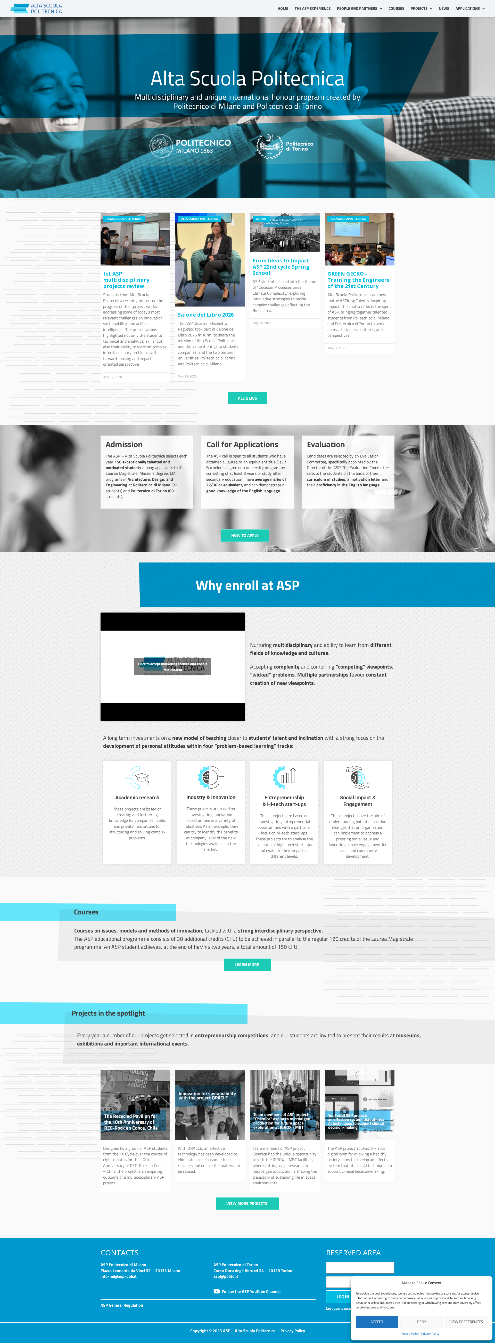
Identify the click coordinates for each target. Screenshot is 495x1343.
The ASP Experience (313, 8)
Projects (419, 8)
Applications (468, 8)
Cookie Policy (410, 1333)
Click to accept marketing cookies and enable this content (173, 666)
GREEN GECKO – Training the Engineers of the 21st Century (358, 279)
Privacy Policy (430, 1333)
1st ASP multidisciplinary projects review (126, 279)
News (444, 8)
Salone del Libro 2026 (206, 314)
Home (283, 8)
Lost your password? (342, 1308)
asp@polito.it (225, 1276)
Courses (396, 8)
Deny (421, 1322)
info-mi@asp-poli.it (119, 1276)
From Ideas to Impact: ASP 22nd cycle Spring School (282, 266)
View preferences (466, 1322)
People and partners (357, 8)
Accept (376, 1322)
